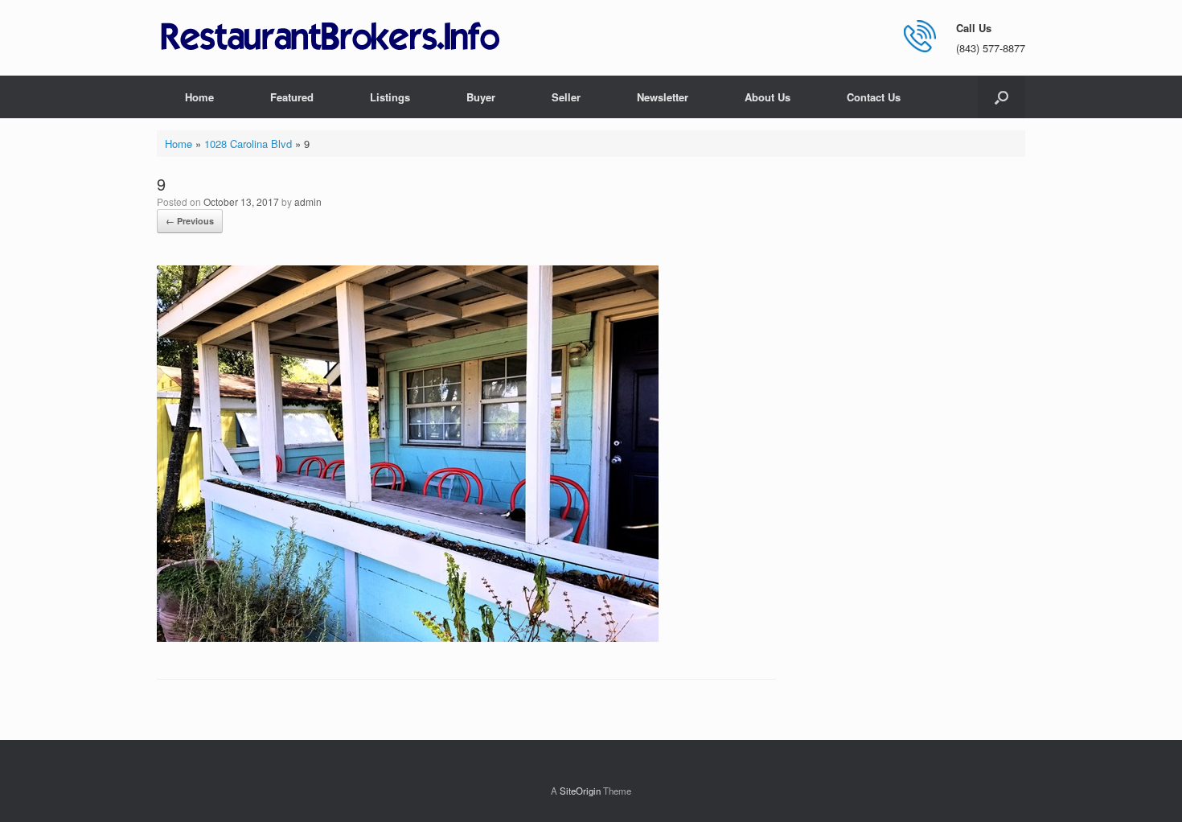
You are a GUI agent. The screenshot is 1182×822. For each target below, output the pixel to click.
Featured (292, 97)
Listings (390, 97)
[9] (408, 637)
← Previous (190, 221)
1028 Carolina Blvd (248, 143)
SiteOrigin (580, 790)
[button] (1001, 97)
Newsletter (662, 97)
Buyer (480, 97)
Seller (566, 97)
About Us (767, 97)
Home (199, 97)
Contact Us (874, 97)
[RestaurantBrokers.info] (330, 37)
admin (308, 201)
